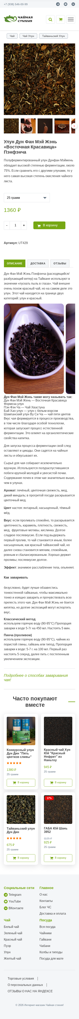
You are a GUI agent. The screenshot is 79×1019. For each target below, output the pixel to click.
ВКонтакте (16, 908)
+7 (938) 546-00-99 (16, 4)
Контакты (46, 900)
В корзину (50, 225)
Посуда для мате (51, 958)
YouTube (15, 901)
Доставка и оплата (53, 913)
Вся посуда (47, 926)
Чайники (46, 933)
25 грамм (13, 197)
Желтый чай (12, 958)
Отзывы (59, 263)
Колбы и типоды (51, 952)
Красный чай (13, 939)
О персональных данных (25, 985)
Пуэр (7, 945)
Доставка (37, 263)
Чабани (45, 945)
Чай (12, 35)
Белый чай (11, 926)
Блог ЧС (45, 907)
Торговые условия (21, 978)
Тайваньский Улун (53, 35)
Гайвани (45, 939)
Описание (14, 263)
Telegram (15, 894)
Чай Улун (28, 35)
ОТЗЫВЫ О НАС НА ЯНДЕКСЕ (30, 991)
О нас (44, 894)
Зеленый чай (13, 933)
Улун (7, 952)
